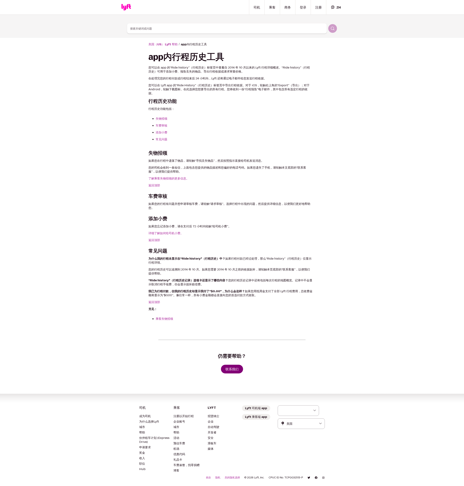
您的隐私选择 (232, 477)
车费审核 (161, 125)
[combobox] (336, 7)
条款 (208, 477)
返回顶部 (154, 185)
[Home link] (126, 7)
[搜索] (332, 28)
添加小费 (161, 132)
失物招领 (161, 119)
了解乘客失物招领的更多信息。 (168, 178)
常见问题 (161, 139)
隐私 (217, 477)
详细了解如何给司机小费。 (165, 233)
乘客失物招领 (164, 319)
